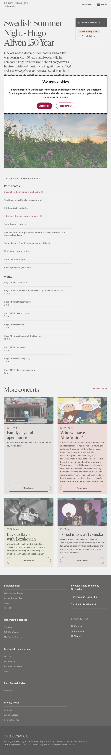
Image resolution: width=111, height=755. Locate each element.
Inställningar (65, 106)
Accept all (44, 106)
